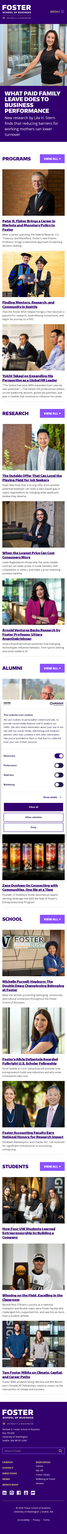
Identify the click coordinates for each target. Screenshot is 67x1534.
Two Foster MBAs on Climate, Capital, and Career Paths (32, 1374)
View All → (52, 158)
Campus (7, 1462)
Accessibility (23, 1520)
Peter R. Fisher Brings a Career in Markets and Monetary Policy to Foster (28, 225)
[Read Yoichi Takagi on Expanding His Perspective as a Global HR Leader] (33, 347)
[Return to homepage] (33, 1416)
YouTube (27, 1492)
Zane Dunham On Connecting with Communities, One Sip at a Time (30, 887)
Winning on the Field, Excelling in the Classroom (32, 1297)
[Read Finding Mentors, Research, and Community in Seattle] (33, 274)
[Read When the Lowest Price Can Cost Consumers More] (33, 524)
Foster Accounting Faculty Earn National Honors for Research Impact (32, 1135)
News (6, 1479)
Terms (46, 1520)
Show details (50, 797)
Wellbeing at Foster (45, 1479)
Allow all (33, 807)
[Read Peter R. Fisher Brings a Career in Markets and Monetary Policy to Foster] (33, 192)
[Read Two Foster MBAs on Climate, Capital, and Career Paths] (33, 1344)
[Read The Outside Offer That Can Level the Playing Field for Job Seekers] (33, 447)
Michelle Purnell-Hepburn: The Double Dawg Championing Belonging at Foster (33, 985)
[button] (55, 12)
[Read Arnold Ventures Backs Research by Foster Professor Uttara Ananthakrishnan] (33, 601)
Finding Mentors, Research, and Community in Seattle (28, 304)
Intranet (40, 1483)
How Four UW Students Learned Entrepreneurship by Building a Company (28, 1233)
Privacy (36, 1520)
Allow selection (33, 817)
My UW (39, 1470)
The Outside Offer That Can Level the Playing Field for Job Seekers (32, 478)
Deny (33, 827)
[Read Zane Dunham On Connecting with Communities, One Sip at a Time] (33, 857)
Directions (9, 1473)
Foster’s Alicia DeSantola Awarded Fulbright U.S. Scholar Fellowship (30, 1061)
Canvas (39, 1466)
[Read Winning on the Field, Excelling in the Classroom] (33, 1267)
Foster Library (43, 1474)
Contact (7, 1468)
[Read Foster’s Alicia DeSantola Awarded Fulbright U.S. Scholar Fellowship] (33, 1030)
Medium (33, 1493)
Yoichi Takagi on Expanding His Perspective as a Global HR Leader (29, 378)
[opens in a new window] (16, 18)
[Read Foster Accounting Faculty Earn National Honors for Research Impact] (33, 1104)
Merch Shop (10, 1484)
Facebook (20, 1492)
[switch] (59, 765)
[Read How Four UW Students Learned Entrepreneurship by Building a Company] (33, 1200)
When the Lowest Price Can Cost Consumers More (28, 555)
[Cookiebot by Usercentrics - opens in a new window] (49, 704)
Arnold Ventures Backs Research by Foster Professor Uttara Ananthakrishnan (31, 634)
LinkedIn (5, 1492)
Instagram (13, 1492)
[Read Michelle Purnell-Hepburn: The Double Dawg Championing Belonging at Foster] (33, 953)
